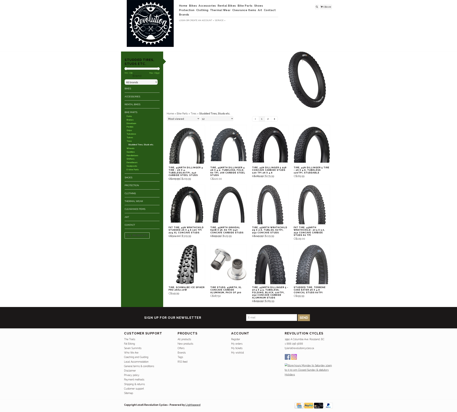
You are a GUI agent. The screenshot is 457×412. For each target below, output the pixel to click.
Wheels (130, 148)
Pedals (130, 127)
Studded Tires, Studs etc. (141, 145)
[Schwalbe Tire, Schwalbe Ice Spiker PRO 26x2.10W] (187, 264)
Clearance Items (244, 10)
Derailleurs (132, 162)
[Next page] (274, 118)
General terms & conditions (139, 366)
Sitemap (128, 393)
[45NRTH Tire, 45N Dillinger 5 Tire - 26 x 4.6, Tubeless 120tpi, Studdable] (312, 144)
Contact (270, 10)
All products (137, 235)
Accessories (207, 5)
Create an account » (202, 20)
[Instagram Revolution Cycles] (294, 357)
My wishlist (237, 352)
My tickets (236, 348)
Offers (181, 348)
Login (182, 20)
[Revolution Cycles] (150, 25)
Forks (129, 116)
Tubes (130, 137)
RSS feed (182, 361)
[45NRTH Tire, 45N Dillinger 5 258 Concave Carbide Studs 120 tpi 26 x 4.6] (270, 144)
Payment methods (134, 379)
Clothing (202, 10)
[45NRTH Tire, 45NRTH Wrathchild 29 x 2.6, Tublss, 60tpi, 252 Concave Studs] (270, 204)
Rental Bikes (227, 5)
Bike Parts (245, 5)
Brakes (130, 120)
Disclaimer (130, 370)
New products (185, 343)
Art (260, 10)
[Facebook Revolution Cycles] (287, 357)
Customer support (134, 388)
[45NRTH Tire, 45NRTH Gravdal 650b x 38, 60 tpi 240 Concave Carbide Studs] (228, 204)
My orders (236, 343)
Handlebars (132, 155)
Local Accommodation (136, 361)
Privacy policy (131, 375)
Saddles (131, 152)
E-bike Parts (133, 169)
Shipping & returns (134, 384)
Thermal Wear (220, 10)
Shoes (258, 5)
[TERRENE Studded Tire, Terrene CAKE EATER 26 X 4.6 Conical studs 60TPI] (312, 264)
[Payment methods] (299, 405)
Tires (129, 141)
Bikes (193, 5)
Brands (184, 14)
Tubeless (131, 134)
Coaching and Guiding (136, 357)
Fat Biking (129, 343)
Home (183, 5)
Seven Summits (132, 348)
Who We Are (131, 352)
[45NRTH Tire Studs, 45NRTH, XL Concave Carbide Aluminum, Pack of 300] (228, 264)
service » (220, 20)
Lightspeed (192, 404)
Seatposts (132, 166)
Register (235, 339)
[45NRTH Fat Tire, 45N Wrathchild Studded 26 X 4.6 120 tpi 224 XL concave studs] (187, 204)
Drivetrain (131, 123)
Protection (187, 10)
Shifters (130, 159)
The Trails (129, 339)
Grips (129, 130)
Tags (180, 357)
